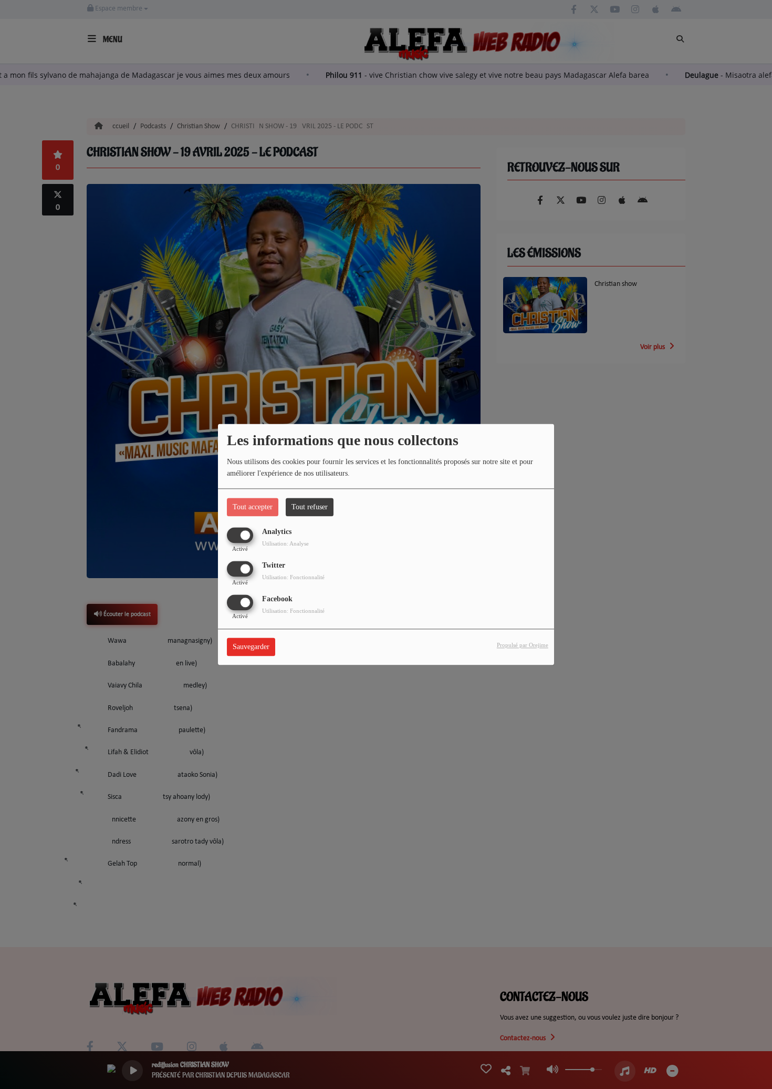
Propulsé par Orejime (522, 645)
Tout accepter (253, 507)
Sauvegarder (251, 647)
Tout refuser (309, 507)
